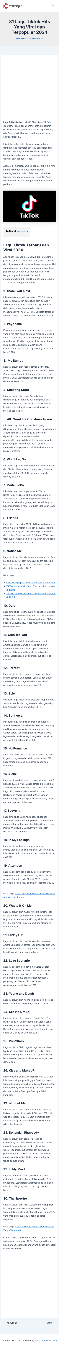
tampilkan (22, 231)
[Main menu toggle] (53, 6)
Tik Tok (47, 122)
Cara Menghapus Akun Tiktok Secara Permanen (31, 582)
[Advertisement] (29, 89)
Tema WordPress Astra (46, 1340)
